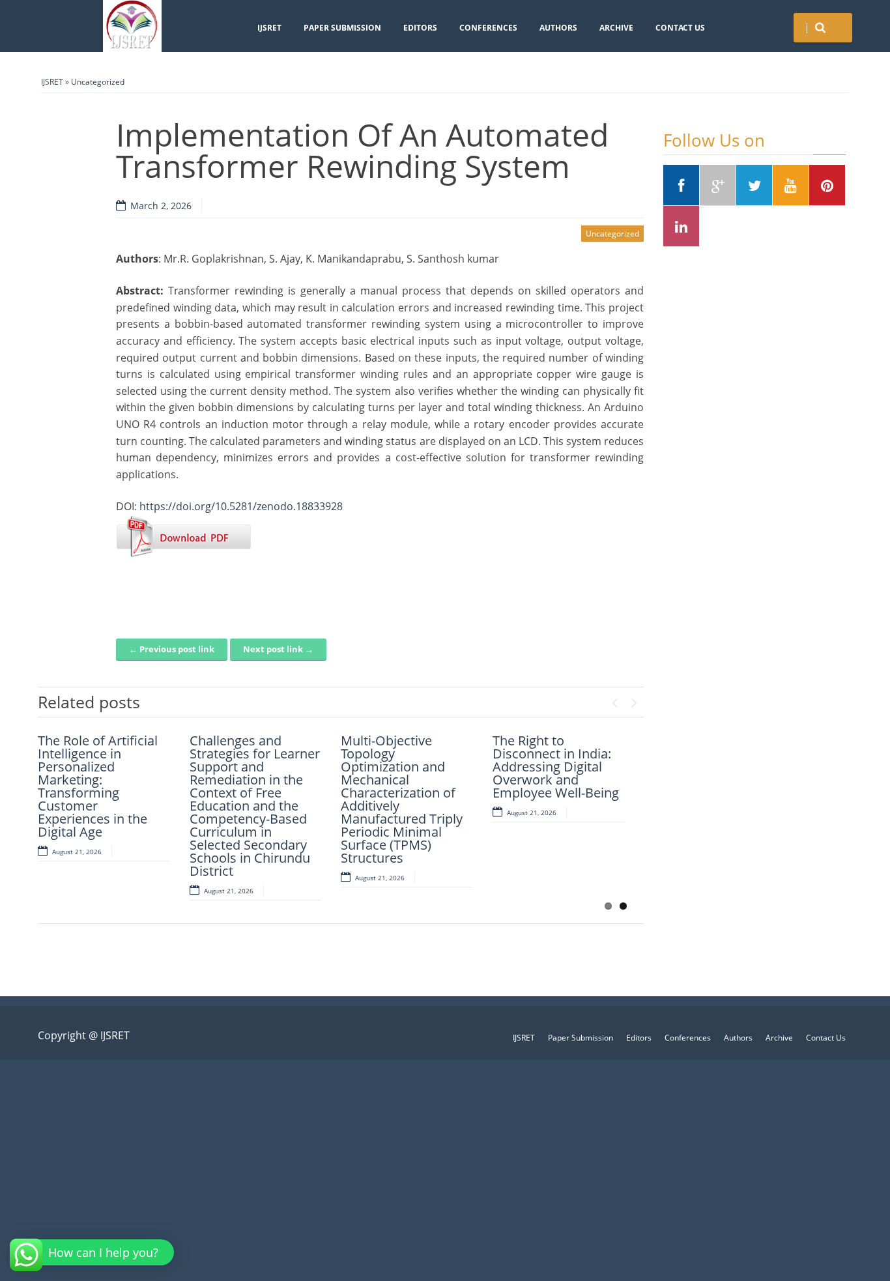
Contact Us (680, 27)
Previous (614, 700)
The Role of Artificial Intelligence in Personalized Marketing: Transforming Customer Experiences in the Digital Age (98, 786)
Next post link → (278, 649)
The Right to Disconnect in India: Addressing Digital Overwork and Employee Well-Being (556, 766)
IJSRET (269, 27)
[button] (93, 1252)
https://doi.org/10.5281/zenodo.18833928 (241, 506)
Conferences (488, 27)
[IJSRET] (132, 26)
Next (634, 700)
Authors (558, 27)
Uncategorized (97, 81)
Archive (616, 27)
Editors (420, 27)
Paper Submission (342, 27)
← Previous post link (171, 649)
